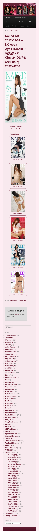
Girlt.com (8, 363)
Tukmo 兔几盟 (12, 495)
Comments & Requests (20, 18)
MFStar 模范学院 (13, 473)
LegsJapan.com (11, 384)
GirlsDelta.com (10, 361)
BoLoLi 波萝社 (13, 455)
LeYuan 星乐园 (13, 471)
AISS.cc (8, 345)
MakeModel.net (10, 394)
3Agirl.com (9, 340)
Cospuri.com (9, 354)
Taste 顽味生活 (13, 492)
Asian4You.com (10, 347)
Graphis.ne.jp (10, 366)
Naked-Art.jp (13, 300)
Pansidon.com (10, 417)
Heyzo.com (9, 370)
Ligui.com (8, 387)
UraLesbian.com (11, 448)
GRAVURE (8, 368)
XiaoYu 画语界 (12, 502)
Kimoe (7, 380)
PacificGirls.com (11, 415)
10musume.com (10, 335)
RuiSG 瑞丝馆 (12, 490)
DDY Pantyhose (10, 356)
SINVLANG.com (10, 429)
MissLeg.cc (9, 405)
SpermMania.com (11, 434)
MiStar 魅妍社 (12, 483)
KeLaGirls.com (10, 377)
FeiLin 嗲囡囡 (12, 462)
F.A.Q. (7, 26)
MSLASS (8, 408)
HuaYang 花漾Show (14, 464)
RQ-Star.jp (8, 427)
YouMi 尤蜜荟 (12, 509)
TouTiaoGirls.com (11, 443)
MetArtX (8, 401)
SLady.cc (8, 431)
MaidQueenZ (9, 391)
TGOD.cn (8, 438)
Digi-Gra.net (9, 359)
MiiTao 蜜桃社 (12, 478)
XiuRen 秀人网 (12, 506)
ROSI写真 (8, 424)
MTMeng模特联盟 (14, 485)
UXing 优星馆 (12, 497)
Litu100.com (9, 389)
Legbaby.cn (9, 382)
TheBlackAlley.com (12, 441)
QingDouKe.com (11, 422)
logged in (17, 314)
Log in (29, 26)
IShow (7, 375)
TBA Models (22, 22)
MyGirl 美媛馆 (12, 487)
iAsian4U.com (10, 373)
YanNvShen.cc (10, 513)
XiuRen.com (9, 452)
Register (21, 26)
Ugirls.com (9, 445)
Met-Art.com (9, 398)
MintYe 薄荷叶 (12, 480)
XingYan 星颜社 (13, 504)
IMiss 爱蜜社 (12, 469)
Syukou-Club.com (11, 436)
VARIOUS (8, 450)
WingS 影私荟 (12, 499)
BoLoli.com (9, 349)
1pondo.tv (9, 337)
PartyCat (8, 420)
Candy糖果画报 (13, 457)
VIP (30, 22)
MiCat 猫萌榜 (12, 476)
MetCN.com (9, 403)
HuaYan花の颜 (12, 466)
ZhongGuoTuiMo (11, 516)
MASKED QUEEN (11, 396)
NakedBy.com (10, 412)
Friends (14, 26)
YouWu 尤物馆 (12, 511)
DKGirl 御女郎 (12, 459)
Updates (8, 18)
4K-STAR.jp (9, 342)
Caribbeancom (10, 352)
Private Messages (11, 22)
